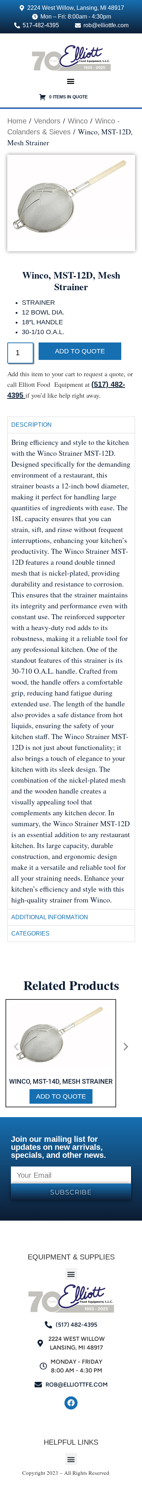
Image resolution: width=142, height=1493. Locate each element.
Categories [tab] (30, 933)
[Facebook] (71, 1402)
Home (17, 121)
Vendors (47, 121)
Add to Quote (80, 351)
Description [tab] (31, 425)
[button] (70, 81)
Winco (78, 121)
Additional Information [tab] (49, 917)
